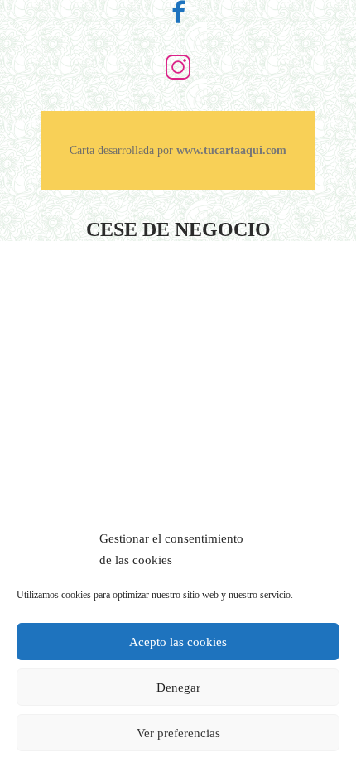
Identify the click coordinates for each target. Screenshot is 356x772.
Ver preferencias (178, 733)
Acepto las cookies (178, 642)
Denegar (178, 687)
